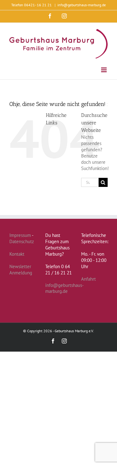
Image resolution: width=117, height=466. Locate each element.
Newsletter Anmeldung (20, 269)
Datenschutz (21, 241)
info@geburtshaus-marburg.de (81, 5)
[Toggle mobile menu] (104, 70)
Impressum (20, 235)
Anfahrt (88, 279)
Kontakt (16, 254)
